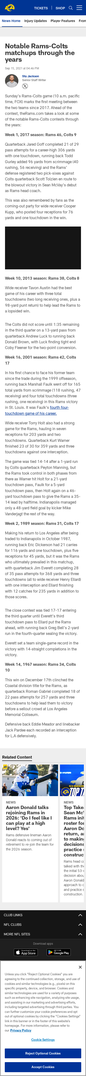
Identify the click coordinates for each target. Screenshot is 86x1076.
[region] (43, 1018)
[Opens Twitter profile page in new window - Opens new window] (25, 86)
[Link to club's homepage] (9, 6)
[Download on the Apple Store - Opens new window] (25, 953)
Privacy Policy (20, 1030)
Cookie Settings (43, 1040)
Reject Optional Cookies (43, 1053)
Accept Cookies (43, 1067)
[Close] (80, 967)
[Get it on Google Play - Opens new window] (58, 954)
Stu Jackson (30, 76)
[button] (43, 248)
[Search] (71, 8)
